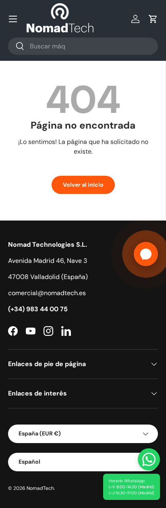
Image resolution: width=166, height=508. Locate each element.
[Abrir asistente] (146, 254)
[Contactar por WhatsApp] (149, 459)
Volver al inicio (83, 184)
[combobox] (83, 46)
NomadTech (40, 488)
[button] (153, 19)
